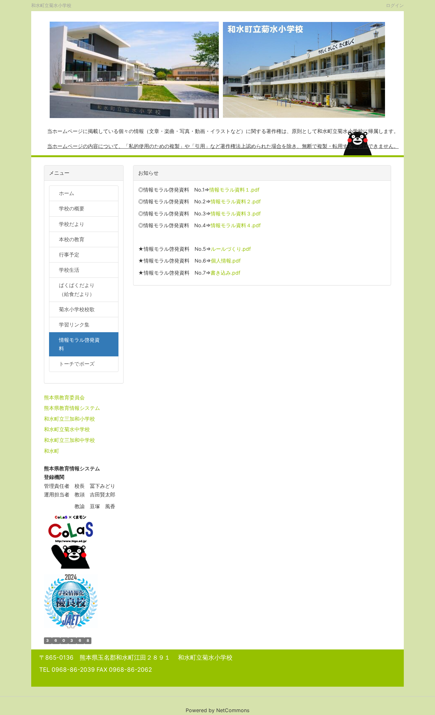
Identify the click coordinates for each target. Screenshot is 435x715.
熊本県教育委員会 (64, 397)
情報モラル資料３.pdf (235, 213)
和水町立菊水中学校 (67, 429)
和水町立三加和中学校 (69, 440)
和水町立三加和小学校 (69, 419)
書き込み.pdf (225, 273)
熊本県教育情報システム (72, 408)
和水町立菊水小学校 (51, 5)
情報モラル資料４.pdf (235, 225)
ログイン (395, 5)
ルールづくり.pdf (231, 249)
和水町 (51, 451)
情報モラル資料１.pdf (234, 189)
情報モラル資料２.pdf (235, 201)
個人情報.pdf (226, 260)
